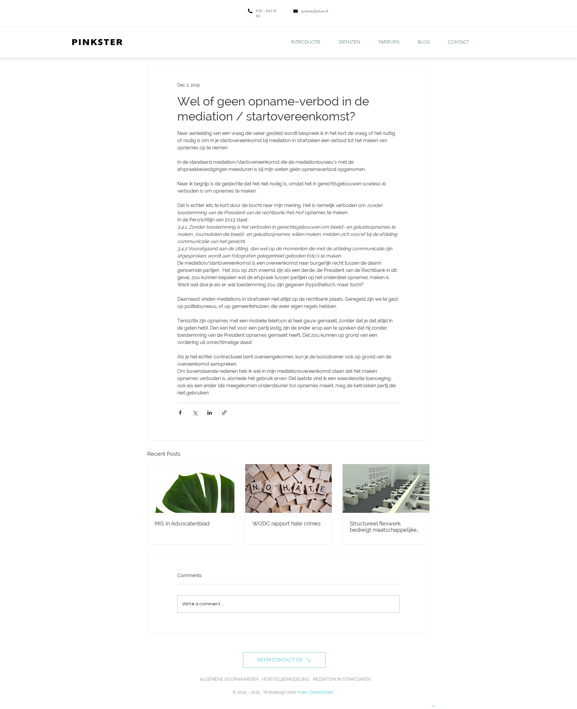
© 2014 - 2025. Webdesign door (264, 692)
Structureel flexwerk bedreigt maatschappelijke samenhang (383, 526)
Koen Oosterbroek (315, 692)
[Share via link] (224, 412)
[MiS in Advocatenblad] (191, 488)
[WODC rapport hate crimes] (288, 488)
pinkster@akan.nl (314, 11)
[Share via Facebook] (180, 412)
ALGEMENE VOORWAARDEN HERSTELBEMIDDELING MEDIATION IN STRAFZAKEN (285, 679)
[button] (354, 42)
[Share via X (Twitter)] (195, 412)
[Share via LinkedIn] (209, 412)
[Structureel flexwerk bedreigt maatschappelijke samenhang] (386, 488)
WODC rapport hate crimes (286, 523)
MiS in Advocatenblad (182, 523)
